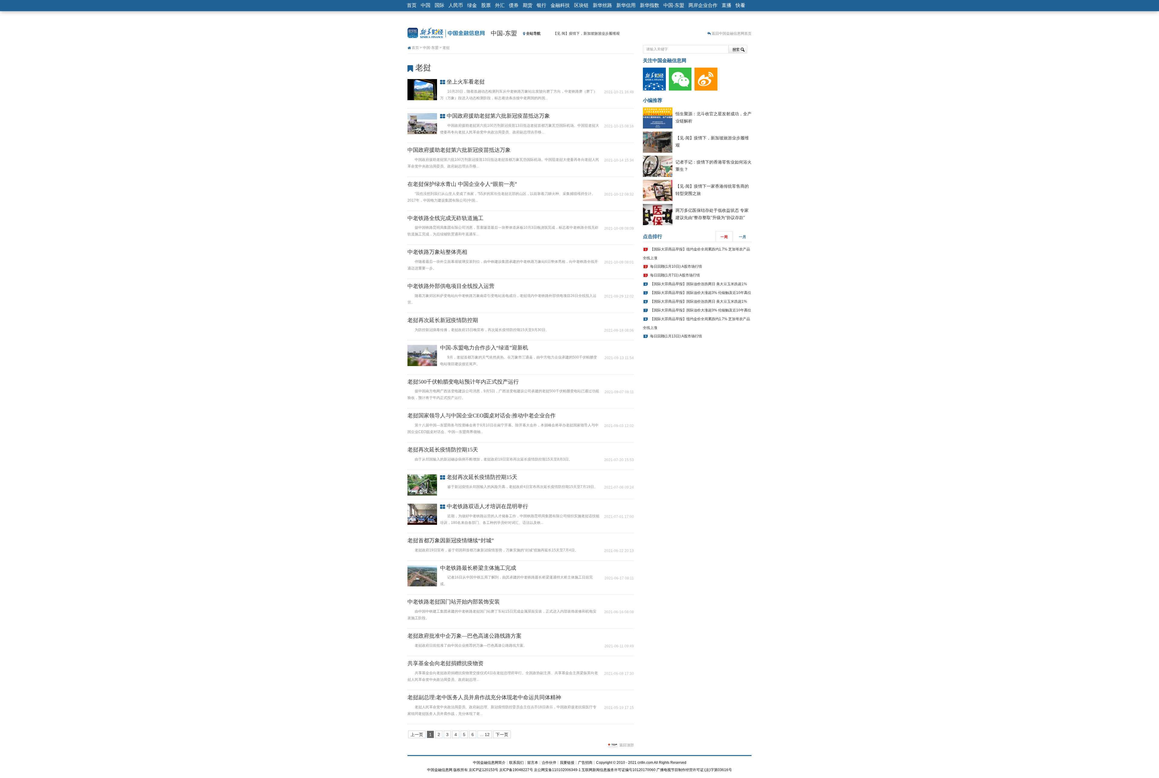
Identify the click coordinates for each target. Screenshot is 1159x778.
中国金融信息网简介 (489, 762)
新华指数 (649, 5)
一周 (724, 237)
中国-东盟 (673, 5)
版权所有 (460, 770)
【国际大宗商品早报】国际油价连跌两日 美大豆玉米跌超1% (698, 284)
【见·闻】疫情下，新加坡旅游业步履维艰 (586, 33)
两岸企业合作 (702, 5)
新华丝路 (602, 5)
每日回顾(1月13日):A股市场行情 (676, 336)
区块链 (581, 5)
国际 (439, 5)
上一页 (416, 734)
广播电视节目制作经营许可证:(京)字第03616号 (694, 770)
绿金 (472, 5)
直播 (726, 5)
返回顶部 (626, 745)
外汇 (500, 5)
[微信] (682, 79)
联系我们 (516, 762)
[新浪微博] (707, 79)
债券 (514, 5)
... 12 (485, 734)
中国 (425, 5)
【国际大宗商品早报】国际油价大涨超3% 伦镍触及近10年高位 (700, 293)
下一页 (502, 734)
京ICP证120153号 (483, 770)
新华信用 (626, 5)
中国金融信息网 (439, 770)
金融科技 (560, 5)
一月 (742, 237)
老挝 (446, 48)
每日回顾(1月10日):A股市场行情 (676, 266)
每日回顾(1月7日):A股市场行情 (675, 275)
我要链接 (567, 762)
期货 (527, 5)
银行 (541, 5)
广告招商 (585, 762)
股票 (486, 5)
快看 (740, 5)
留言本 (532, 762)
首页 (412, 5)
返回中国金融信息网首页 (732, 33)
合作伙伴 (549, 762)
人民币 (456, 5)
